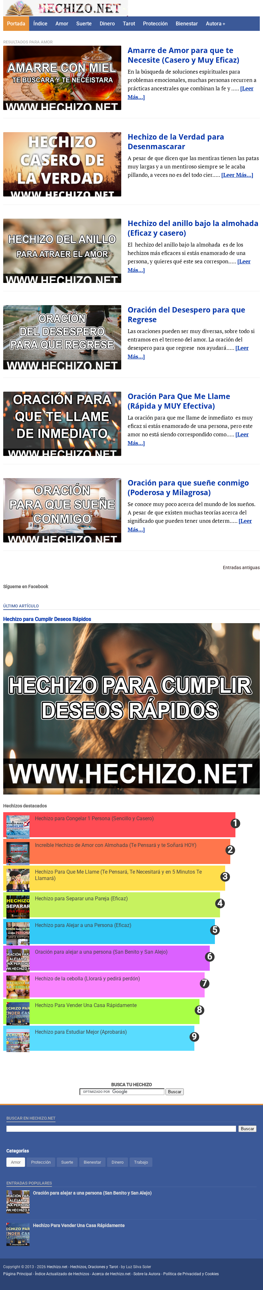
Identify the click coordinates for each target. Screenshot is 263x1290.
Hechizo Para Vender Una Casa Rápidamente (86, 1005)
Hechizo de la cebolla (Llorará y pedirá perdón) (87, 979)
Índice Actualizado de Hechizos (62, 1274)
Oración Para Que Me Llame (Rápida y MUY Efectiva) (179, 401)
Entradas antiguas (241, 567)
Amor (61, 24)
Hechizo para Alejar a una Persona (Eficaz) (83, 925)
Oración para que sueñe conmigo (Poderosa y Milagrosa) (188, 487)
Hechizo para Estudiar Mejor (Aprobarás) (81, 1032)
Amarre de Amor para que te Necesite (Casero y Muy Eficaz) (183, 55)
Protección (155, 24)
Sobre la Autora (146, 1274)
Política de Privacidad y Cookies (191, 1274)
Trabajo (141, 1162)
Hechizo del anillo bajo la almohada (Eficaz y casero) (193, 228)
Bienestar (187, 24)
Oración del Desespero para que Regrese (186, 314)
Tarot (129, 24)
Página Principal (17, 1274)
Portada (16, 24)
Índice (40, 24)
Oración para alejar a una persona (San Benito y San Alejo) (101, 952)
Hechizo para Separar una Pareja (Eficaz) (81, 898)
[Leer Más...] (237, 174)
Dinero (107, 24)
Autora (214, 24)
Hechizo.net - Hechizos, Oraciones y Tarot (83, 1267)
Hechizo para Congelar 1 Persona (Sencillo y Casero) (94, 818)
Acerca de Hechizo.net (111, 1274)
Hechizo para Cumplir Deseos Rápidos (47, 619)
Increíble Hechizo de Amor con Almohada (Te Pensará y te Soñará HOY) (116, 845)
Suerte (84, 24)
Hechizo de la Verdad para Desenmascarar (176, 141)
